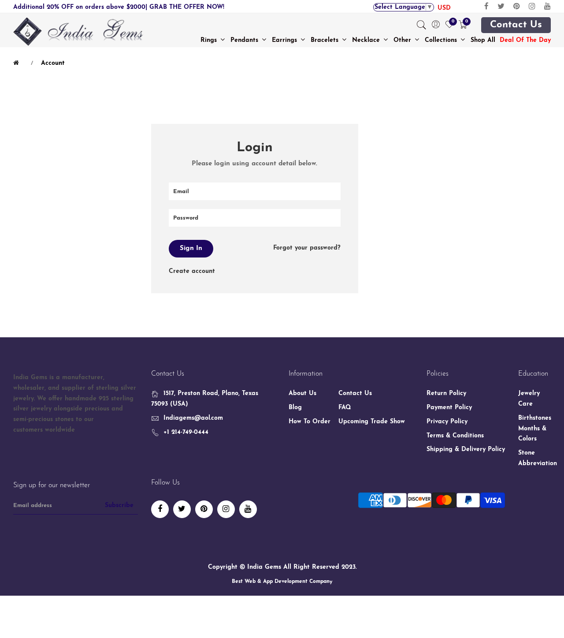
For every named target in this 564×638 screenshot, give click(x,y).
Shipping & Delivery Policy (466, 449)
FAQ (344, 407)
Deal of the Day (525, 40)
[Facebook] (486, 6)
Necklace (367, 40)
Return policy (446, 393)
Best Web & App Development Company (282, 581)
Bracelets (326, 40)
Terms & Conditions (455, 436)
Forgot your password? (307, 248)
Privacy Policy (447, 421)
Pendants (245, 40)
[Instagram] (532, 6)
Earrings (285, 40)
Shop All (483, 40)
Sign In (191, 248)
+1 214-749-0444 (185, 432)
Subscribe (119, 505)
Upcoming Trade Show (371, 421)
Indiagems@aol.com (193, 418)
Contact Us (516, 25)
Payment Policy (449, 407)
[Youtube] (547, 6)
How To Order (309, 421)
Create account (192, 271)
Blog (295, 407)
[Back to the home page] (17, 63)
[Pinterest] (516, 6)
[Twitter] (501, 6)
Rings (209, 40)
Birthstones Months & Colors (534, 429)
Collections (442, 40)
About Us (302, 393)
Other (403, 40)
